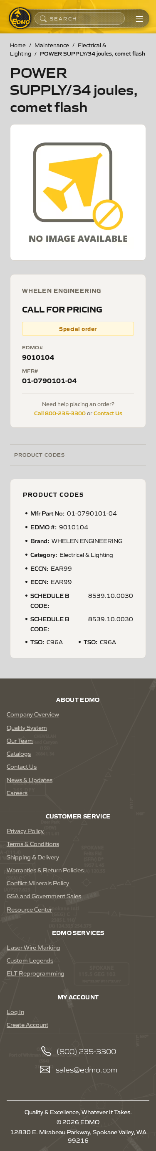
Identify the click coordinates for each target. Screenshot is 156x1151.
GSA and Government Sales (44, 895)
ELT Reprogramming (35, 973)
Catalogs (19, 753)
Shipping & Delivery (33, 857)
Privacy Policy (25, 830)
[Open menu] (139, 18)
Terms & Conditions (33, 843)
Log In (15, 1011)
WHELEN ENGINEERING (61, 290)
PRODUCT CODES (39, 454)
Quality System (27, 727)
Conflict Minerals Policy (38, 883)
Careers (17, 792)
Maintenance (52, 44)
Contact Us (108, 413)
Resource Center (29, 909)
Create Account (27, 1024)
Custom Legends (30, 960)
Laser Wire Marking (33, 947)
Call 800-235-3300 (60, 413)
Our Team (20, 740)
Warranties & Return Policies (45, 870)
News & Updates (29, 779)
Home (18, 44)
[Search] (43, 18)
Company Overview (33, 714)
